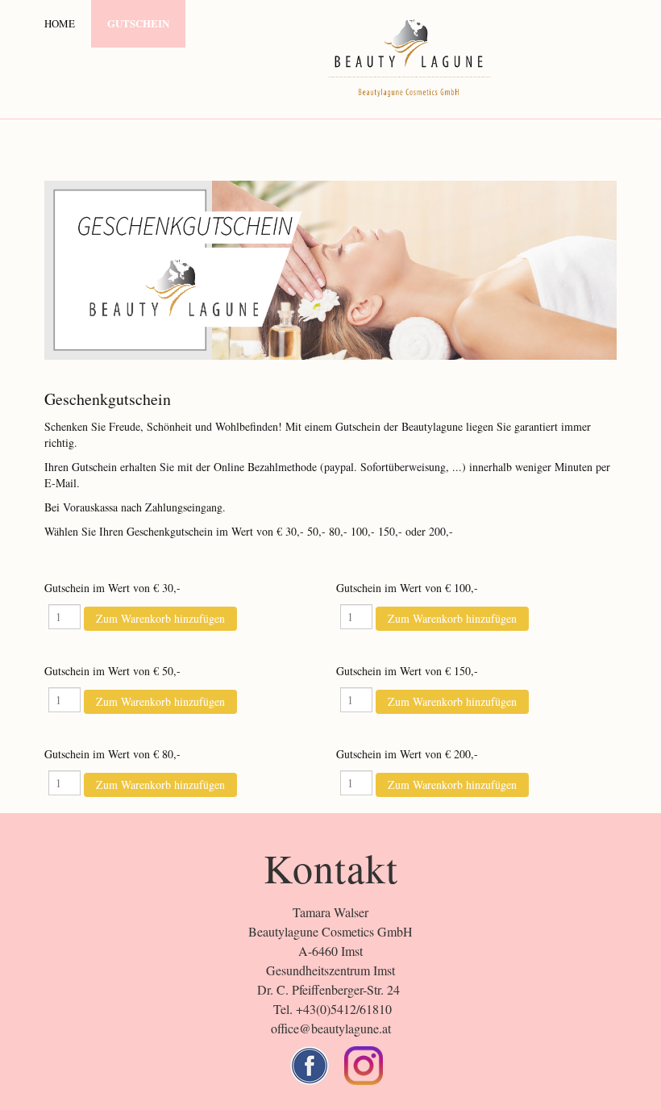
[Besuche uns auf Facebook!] (309, 1065)
